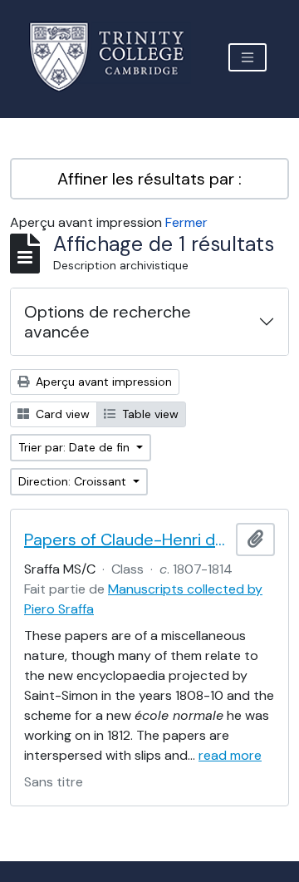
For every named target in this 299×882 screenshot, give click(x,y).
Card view (61, 414)
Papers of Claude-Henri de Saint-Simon (126, 539)
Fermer (186, 222)
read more (230, 755)
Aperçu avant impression (102, 381)
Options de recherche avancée (107, 321)
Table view (149, 414)
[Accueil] (116, 57)
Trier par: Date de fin (75, 447)
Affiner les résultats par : (149, 179)
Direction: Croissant (74, 481)
